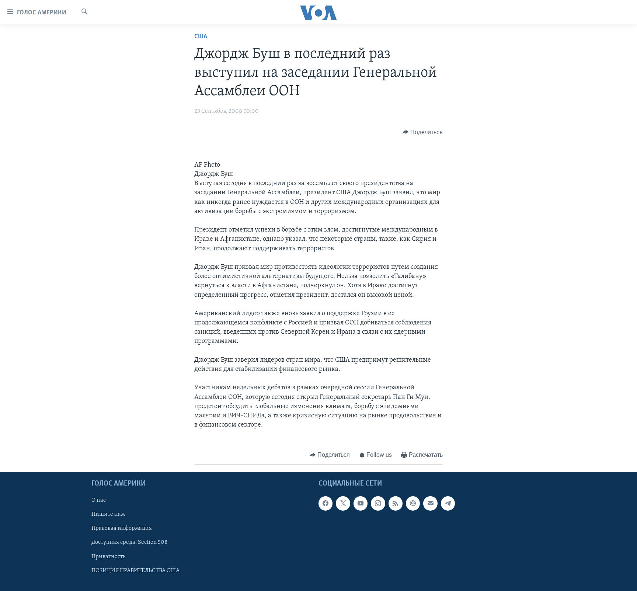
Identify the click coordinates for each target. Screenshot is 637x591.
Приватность (108, 557)
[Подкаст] (413, 503)
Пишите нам (108, 514)
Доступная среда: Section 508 (129, 542)
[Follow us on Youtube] (361, 503)
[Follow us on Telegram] (448, 503)
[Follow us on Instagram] (378, 503)
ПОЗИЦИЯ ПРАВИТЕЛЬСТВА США (135, 571)
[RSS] (396, 503)
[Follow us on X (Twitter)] (343, 503)
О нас (98, 500)
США (200, 37)
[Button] (423, 132)
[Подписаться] (430, 503)
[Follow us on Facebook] (325, 503)
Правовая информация (121, 528)
